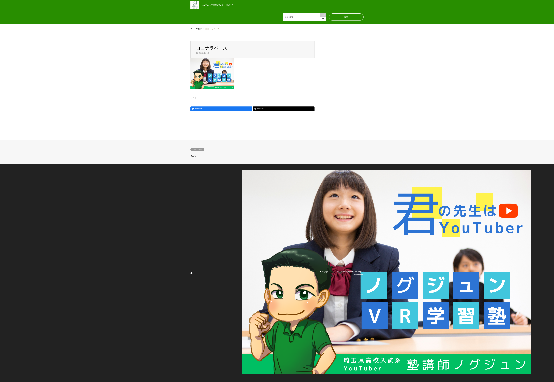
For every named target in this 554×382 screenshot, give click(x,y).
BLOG (193, 156)
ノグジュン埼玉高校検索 (343, 271)
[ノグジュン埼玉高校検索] (386, 373)
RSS (191, 273)
